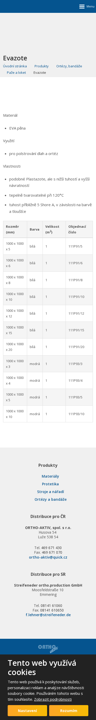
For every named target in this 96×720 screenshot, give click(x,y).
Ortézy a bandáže (51, 499)
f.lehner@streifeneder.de (48, 614)
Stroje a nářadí (50, 491)
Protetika (50, 483)
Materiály (50, 476)
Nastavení (27, 710)
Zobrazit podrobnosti (53, 699)
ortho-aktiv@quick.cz (48, 557)
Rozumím (68, 710)
